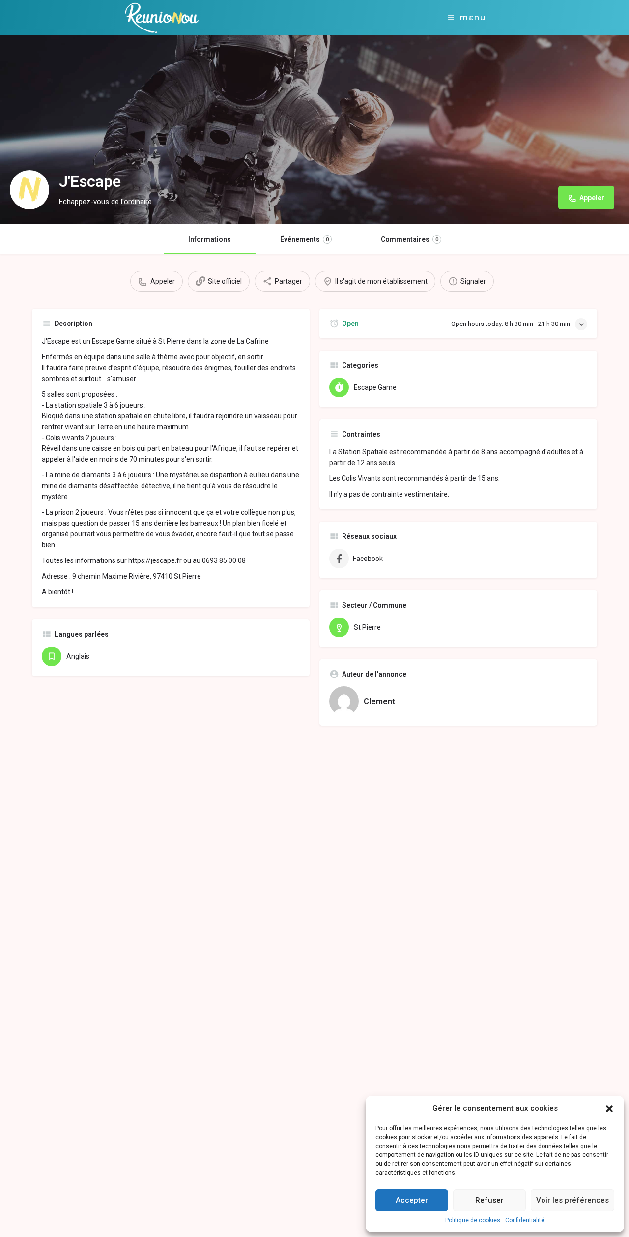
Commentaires (409, 239)
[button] (609, 1109)
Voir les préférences (572, 1200)
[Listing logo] (29, 189)
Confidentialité (524, 1220)
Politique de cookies (472, 1220)
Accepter (412, 1200)
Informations (209, 239)
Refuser (489, 1200)
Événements (304, 239)
